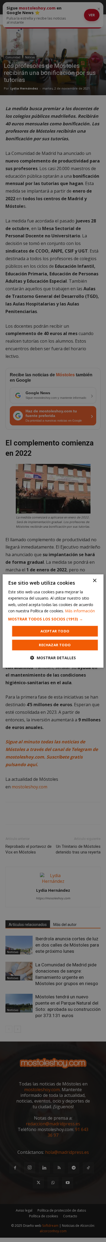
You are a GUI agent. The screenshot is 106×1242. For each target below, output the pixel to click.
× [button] (94, 581)
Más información (80, 610)
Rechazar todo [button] (55, 644)
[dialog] (53, 621)
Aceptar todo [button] (55, 631)
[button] (53, 619)
